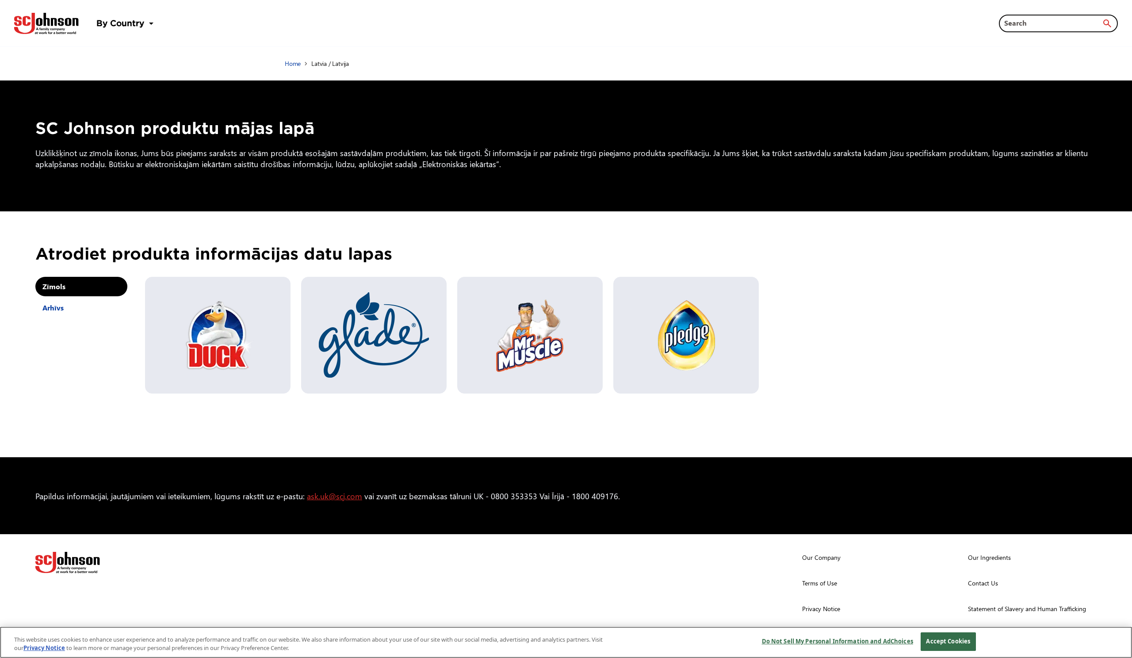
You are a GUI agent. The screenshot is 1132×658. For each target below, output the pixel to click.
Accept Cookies (948, 641)
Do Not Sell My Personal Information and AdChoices (837, 641)
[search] (1107, 23)
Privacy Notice (44, 648)
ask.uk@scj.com (334, 495)
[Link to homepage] (46, 23)
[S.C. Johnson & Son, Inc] (67, 562)
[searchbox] (1053, 23)
